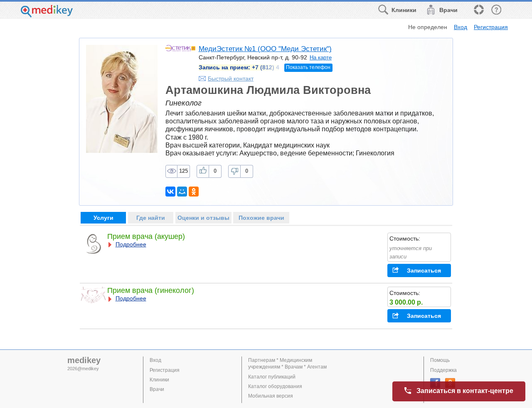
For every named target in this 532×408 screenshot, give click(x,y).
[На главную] (47, 15)
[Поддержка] (478, 10)
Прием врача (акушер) (146, 236)
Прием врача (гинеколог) (150, 290)
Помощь (440, 360)
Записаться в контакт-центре (464, 390)
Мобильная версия (270, 396)
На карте (321, 57)
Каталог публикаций (272, 377)
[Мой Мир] (182, 192)
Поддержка (443, 370)
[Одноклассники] (194, 192)
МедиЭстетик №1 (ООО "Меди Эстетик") (265, 49)
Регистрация (491, 27)
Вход (460, 27)
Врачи (157, 389)
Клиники (159, 380)
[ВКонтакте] (170, 192)
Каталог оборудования (275, 386)
